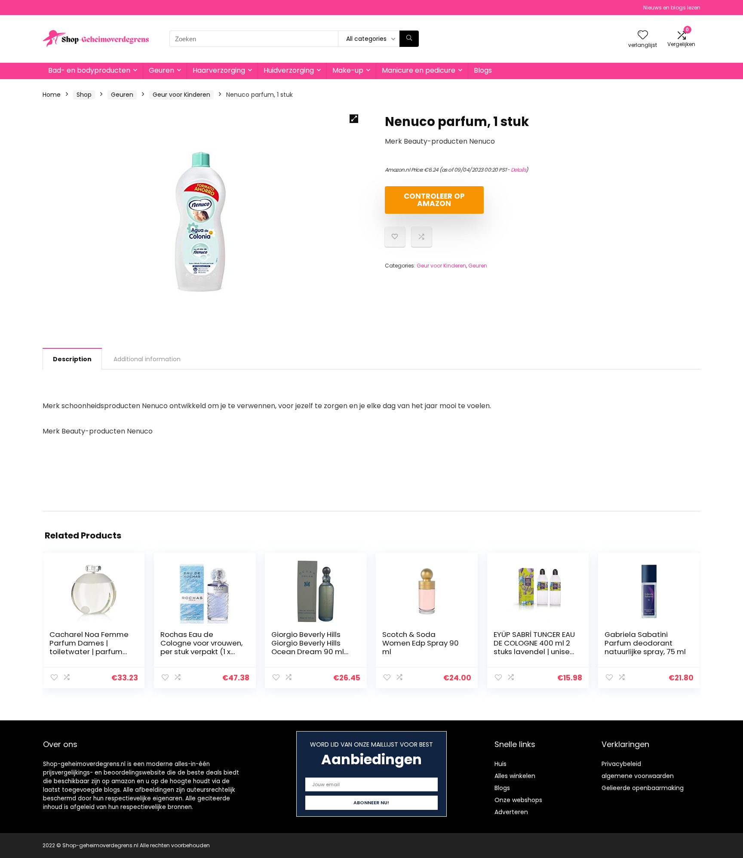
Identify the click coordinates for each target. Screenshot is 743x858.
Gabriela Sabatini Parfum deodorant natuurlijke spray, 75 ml (645, 643)
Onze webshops (518, 800)
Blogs (483, 70)
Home (52, 94)
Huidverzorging (289, 70)
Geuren (161, 70)
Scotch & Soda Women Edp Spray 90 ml (420, 643)
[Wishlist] (643, 35)
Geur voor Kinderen (181, 94)
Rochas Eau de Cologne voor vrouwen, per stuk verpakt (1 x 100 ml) (201, 647)
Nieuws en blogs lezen (671, 7)
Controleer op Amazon (434, 200)
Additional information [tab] (147, 359)
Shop (84, 94)
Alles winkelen (514, 776)
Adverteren (511, 812)
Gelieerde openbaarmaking (643, 788)
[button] (354, 118)
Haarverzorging (219, 70)
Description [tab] (72, 359)
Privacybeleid (621, 764)
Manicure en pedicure (418, 70)
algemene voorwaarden (638, 776)
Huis (500, 764)
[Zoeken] (409, 39)
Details (518, 169)
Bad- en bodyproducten (89, 70)
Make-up (347, 70)
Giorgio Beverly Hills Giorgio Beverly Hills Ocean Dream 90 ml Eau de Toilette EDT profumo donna (307, 651)
